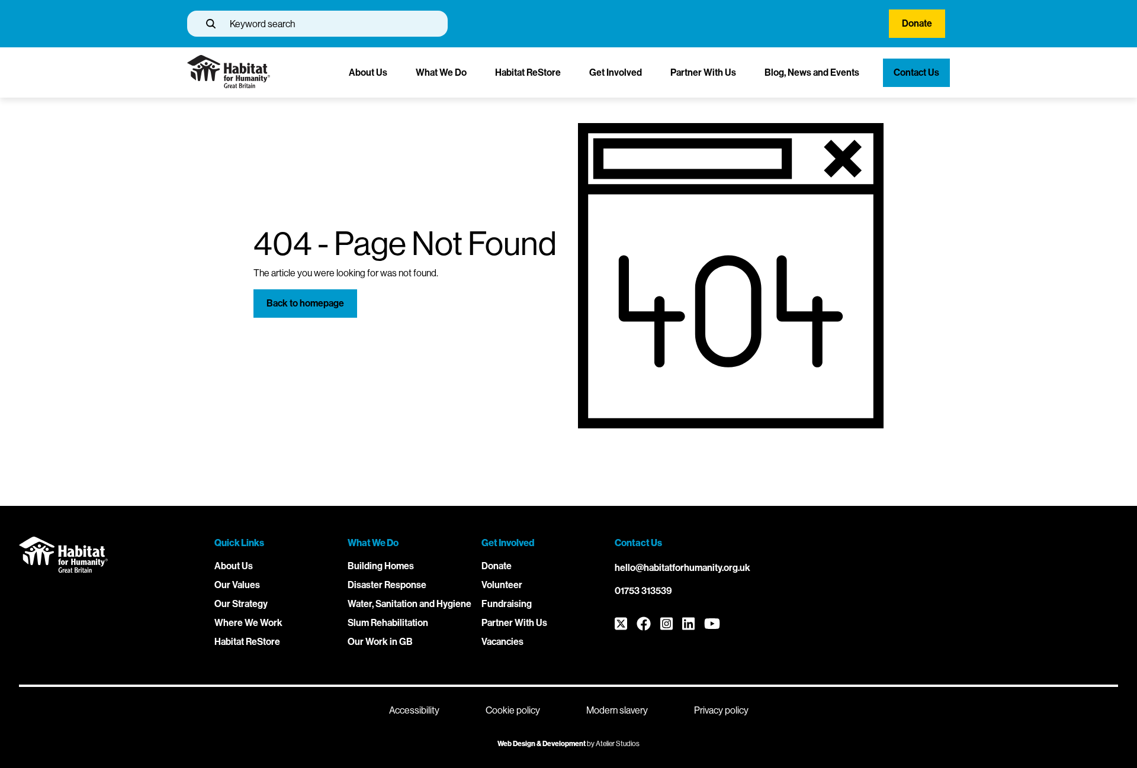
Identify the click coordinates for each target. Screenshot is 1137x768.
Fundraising (506, 603)
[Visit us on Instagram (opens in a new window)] (666, 625)
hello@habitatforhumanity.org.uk (682, 567)
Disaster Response (387, 584)
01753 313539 (643, 590)
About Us (368, 72)
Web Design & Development (541, 744)
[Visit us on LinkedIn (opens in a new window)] (688, 625)
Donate (917, 23)
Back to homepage (305, 303)
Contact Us (916, 72)
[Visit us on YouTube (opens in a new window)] (712, 625)
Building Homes (381, 566)
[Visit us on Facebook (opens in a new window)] (644, 625)
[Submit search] (210, 24)
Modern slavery (617, 710)
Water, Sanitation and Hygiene (409, 603)
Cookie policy (513, 710)
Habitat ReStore (528, 72)
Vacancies (502, 641)
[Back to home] (228, 85)
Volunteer (501, 584)
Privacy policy (721, 710)
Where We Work (248, 622)
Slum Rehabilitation (388, 622)
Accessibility (414, 710)
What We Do (441, 72)
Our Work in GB (380, 641)
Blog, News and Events (812, 72)
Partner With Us (703, 72)
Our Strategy (241, 603)
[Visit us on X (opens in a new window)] (621, 625)
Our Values (237, 584)
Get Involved (615, 72)
